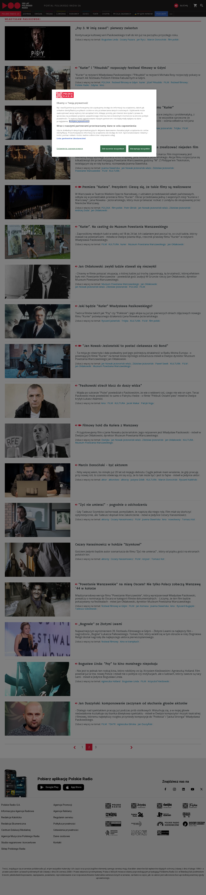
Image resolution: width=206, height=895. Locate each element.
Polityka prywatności (79, 121)
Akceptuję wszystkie (140, 148)
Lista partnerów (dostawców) (71, 138)
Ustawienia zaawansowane (70, 148)
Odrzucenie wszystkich (113, 148)
